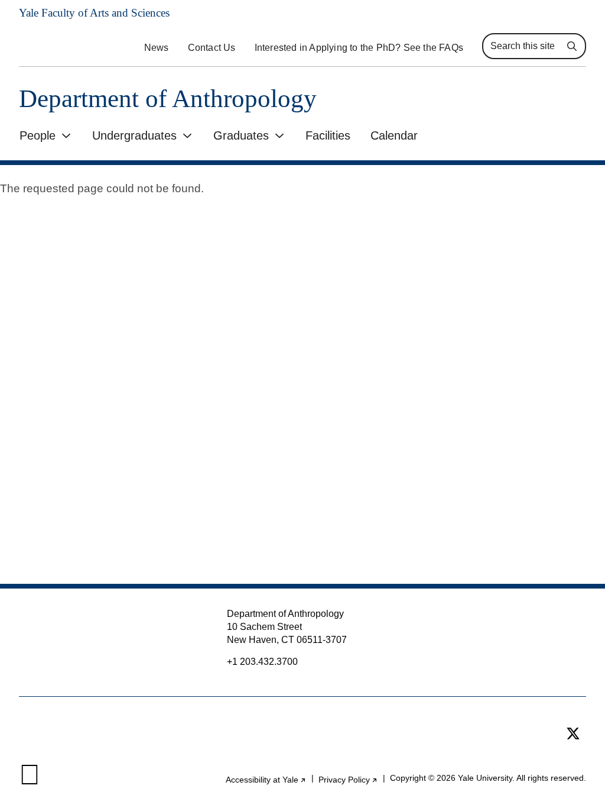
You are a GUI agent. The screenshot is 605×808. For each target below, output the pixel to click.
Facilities (327, 135)
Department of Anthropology (168, 98)
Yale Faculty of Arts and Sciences (94, 13)
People (37, 135)
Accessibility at (266, 779)
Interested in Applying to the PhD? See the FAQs (359, 48)
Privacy (348, 779)
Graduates (241, 135)
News (156, 48)
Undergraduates (134, 135)
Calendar (394, 135)
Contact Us (212, 48)
